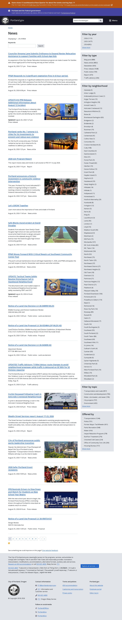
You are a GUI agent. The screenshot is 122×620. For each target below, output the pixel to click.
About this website (96, 585)
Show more (86, 47)
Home (10, 28)
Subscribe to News (9, 543)
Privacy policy (67, 593)
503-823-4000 (41, 564)
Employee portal (95, 589)
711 (58, 564)
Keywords (12, 43)
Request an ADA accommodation (19, 564)
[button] (113, 20)
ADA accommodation (70, 585)
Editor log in (94, 593)
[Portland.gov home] (13, 20)
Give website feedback (50, 550)
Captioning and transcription (73, 589)
